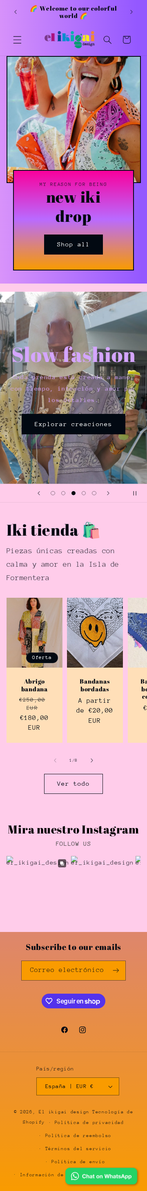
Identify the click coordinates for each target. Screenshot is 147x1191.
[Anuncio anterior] (15, 12)
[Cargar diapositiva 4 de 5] (84, 493)
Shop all (73, 244)
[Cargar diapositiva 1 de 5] (53, 493)
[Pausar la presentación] (138, 493)
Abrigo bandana (34, 685)
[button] (17, 39)
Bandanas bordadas (95, 685)
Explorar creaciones (74, 423)
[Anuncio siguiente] (131, 12)
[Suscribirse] (116, 971)
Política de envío (78, 1161)
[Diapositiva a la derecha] (92, 760)
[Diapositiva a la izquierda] (55, 760)
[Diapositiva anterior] (39, 493)
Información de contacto (56, 1175)
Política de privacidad (89, 1122)
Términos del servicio (78, 1148)
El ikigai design (64, 1112)
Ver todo (73, 783)
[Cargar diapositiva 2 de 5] (63, 493)
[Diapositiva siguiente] (108, 493)
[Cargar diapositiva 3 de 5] (73, 493)
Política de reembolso (78, 1135)
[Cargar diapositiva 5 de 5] (94, 493)
